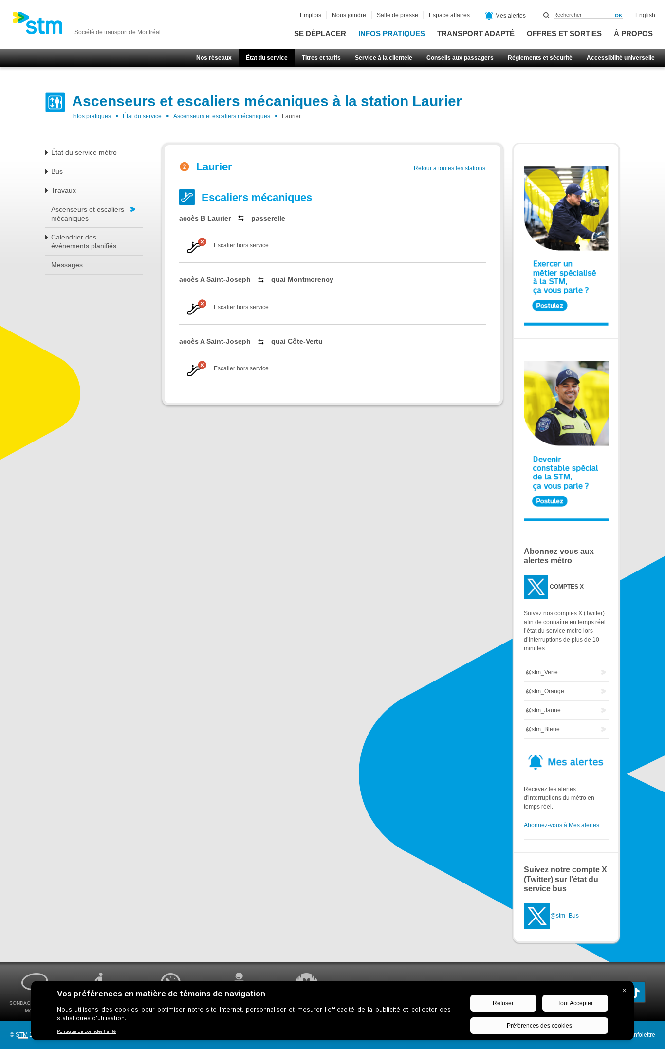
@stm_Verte (542, 672)
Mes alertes (510, 15)
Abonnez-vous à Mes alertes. (562, 825)
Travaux (63, 190)
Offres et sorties (564, 33)
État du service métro (84, 152)
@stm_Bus (564, 915)
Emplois (310, 15)
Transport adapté (476, 33)
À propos (633, 33)
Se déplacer (320, 33)
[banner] (86, 25)
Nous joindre (349, 15)
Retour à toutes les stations (449, 168)
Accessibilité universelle (621, 58)
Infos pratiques (391, 33)
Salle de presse (397, 15)
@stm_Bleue (543, 729)
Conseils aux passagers (460, 58)
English (645, 15)
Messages (67, 265)
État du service (267, 58)
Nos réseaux (214, 58)
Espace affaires (449, 15)
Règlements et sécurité (540, 58)
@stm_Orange (545, 691)
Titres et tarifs (321, 58)
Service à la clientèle (383, 58)
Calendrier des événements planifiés (83, 241)
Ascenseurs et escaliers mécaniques (221, 116)
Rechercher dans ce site (547, 15)
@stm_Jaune (543, 710)
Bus (57, 171)
